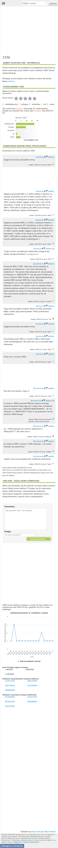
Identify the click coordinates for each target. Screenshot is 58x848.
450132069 (32, 681)
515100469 (32, 685)
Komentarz (9, 506)
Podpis (7, 531)
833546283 (10, 701)
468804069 (10, 690)
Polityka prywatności (31, 842)
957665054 (10, 697)
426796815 (10, 685)
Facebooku (40, 831)
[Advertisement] (26, 30)
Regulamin (18, 842)
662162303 (10, 706)
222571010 (10, 681)
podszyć (10, 81)
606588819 (32, 701)
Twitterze (52, 831)
